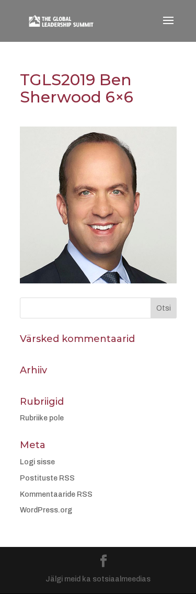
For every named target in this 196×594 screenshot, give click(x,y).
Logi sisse (37, 462)
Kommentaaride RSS (56, 494)
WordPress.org (46, 510)
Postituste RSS (47, 478)
